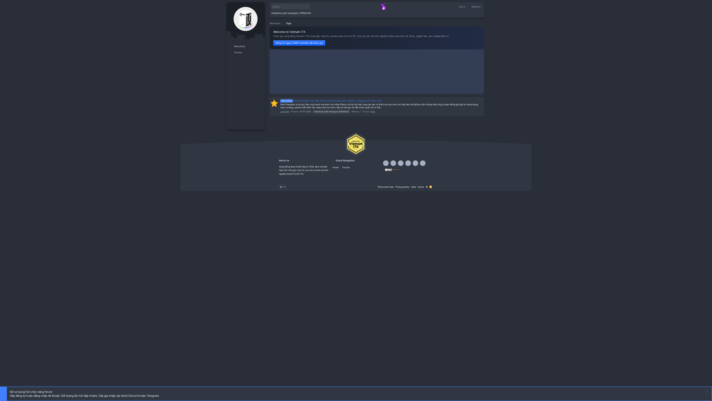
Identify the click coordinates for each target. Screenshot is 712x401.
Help (413, 187)
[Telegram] (400, 163)
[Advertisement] (376, 72)
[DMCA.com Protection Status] (392, 170)
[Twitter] (415, 163)
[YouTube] (423, 163)
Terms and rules (386, 187)
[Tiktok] (408, 163)
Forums (346, 167)
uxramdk (284, 111)
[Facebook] (386, 163)
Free (372, 111)
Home (336, 167)
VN (284, 187)
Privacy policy (402, 187)
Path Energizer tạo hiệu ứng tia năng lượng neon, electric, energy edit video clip (331, 100)
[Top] (426, 187)
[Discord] (393, 163)
